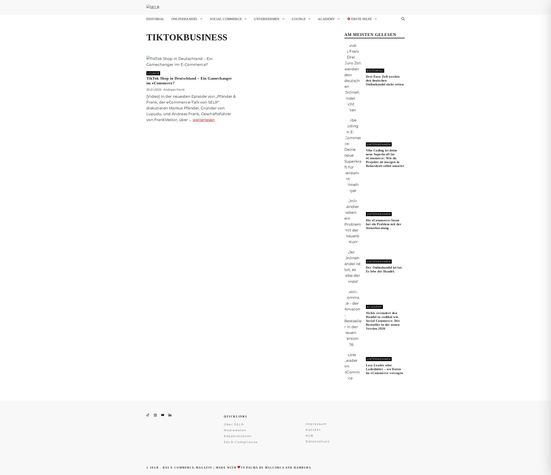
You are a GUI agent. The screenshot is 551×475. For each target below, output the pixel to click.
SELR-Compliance (241, 442)
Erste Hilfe (361, 19)
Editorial (155, 19)
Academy (326, 19)
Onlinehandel (184, 19)
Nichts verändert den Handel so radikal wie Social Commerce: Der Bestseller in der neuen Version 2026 (383, 320)
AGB (310, 435)
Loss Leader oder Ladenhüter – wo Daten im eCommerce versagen (384, 369)
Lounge (299, 19)
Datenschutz (318, 441)
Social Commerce (226, 19)
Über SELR (234, 424)
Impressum (316, 424)
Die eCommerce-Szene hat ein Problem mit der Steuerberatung (383, 224)
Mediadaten (235, 430)
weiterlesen (204, 120)
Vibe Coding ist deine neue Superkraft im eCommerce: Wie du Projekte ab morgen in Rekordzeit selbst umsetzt (385, 158)
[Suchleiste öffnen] (403, 19)
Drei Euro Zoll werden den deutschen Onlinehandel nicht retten (385, 80)
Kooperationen (238, 436)
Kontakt (313, 429)
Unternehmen (266, 19)
